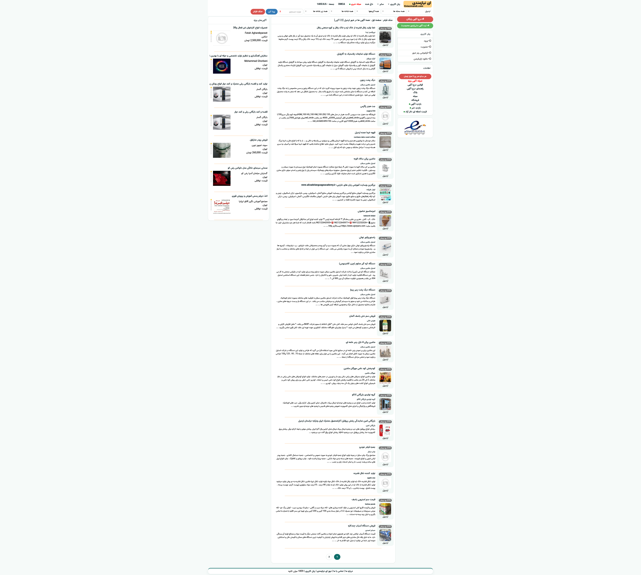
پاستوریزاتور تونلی (367, 237)
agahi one (371, 478)
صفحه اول (376, 20)
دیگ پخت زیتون (367, 80)
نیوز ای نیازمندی (324, 571)
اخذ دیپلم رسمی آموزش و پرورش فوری (249, 196)
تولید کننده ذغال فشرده (364, 473)
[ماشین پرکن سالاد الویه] (385, 168)
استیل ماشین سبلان (367, 84)
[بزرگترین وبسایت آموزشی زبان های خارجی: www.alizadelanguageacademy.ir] (385, 194)
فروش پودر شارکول (258, 140)
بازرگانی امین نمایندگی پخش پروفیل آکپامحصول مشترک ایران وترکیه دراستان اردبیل (336, 421)
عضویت (425, 47)
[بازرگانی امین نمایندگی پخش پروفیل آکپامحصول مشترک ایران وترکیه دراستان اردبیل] (385, 430)
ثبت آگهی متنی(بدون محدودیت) (414, 25)
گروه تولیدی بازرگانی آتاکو (363, 395)
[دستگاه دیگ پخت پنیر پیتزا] (385, 299)
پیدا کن (271, 12)
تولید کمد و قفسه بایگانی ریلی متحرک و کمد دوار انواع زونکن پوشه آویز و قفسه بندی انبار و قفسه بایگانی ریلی (216, 84)
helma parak (370, 504)
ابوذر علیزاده (371, 189)
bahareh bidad (369, 215)
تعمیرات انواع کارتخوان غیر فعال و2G (250, 28)
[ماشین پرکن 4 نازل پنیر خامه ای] (385, 351)
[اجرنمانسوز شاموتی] (385, 220)
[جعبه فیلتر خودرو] (385, 456)
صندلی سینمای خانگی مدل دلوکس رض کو (247, 168)
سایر (381, 4)
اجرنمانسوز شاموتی (366, 211)
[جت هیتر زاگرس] (385, 115)
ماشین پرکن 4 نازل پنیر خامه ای (360, 342)
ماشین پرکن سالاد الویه (364, 159)
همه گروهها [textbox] (374, 11)
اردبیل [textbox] (427, 11)
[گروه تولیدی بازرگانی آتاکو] (385, 404)
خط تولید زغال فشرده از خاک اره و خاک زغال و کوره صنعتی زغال (346, 28)
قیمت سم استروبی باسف (363, 500)
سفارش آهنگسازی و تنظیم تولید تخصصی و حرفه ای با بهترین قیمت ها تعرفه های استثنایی (225, 56)
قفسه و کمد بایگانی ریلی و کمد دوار (250, 112)
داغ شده (369, 4)
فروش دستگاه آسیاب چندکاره (361, 526)
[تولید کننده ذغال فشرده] (385, 482)
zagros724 (371, 111)
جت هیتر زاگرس (367, 106)
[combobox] (419, 11)
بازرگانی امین (370, 425)
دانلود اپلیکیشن (421, 59)
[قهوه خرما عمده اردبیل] (385, 142)
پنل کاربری (395, 4)
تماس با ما (338, 571)
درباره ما (349, 571)
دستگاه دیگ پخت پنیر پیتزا (362, 290)
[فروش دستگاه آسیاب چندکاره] (385, 535)
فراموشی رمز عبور (420, 53)
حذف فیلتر (258, 12)
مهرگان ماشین (370, 373)
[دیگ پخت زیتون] (385, 89)
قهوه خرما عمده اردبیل (365, 133)
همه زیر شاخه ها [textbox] (320, 11)
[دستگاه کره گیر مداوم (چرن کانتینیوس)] (385, 273)
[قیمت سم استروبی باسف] (385, 509)
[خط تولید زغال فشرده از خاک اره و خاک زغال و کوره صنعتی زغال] (385, 37)
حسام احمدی (370, 530)
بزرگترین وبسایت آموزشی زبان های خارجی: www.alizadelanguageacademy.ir (338, 185)
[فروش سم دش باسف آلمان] (385, 325)
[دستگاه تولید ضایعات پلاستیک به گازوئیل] (385, 63)
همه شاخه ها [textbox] (347, 11)
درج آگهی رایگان (413, 19)
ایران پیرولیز (371, 58)
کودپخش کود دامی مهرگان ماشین (359, 368)
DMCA (341, 4)
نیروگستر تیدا (370, 32)
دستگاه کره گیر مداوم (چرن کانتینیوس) (357, 264)
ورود (426, 41)
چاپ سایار (371, 451)
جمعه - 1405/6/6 (325, 4)
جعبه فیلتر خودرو (367, 447)
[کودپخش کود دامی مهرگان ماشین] (385, 377)
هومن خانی (371, 320)
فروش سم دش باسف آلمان (362, 316)
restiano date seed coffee (364, 137)
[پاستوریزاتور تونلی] (385, 246)
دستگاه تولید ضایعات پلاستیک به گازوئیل (356, 54)
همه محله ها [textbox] (399, 11)
